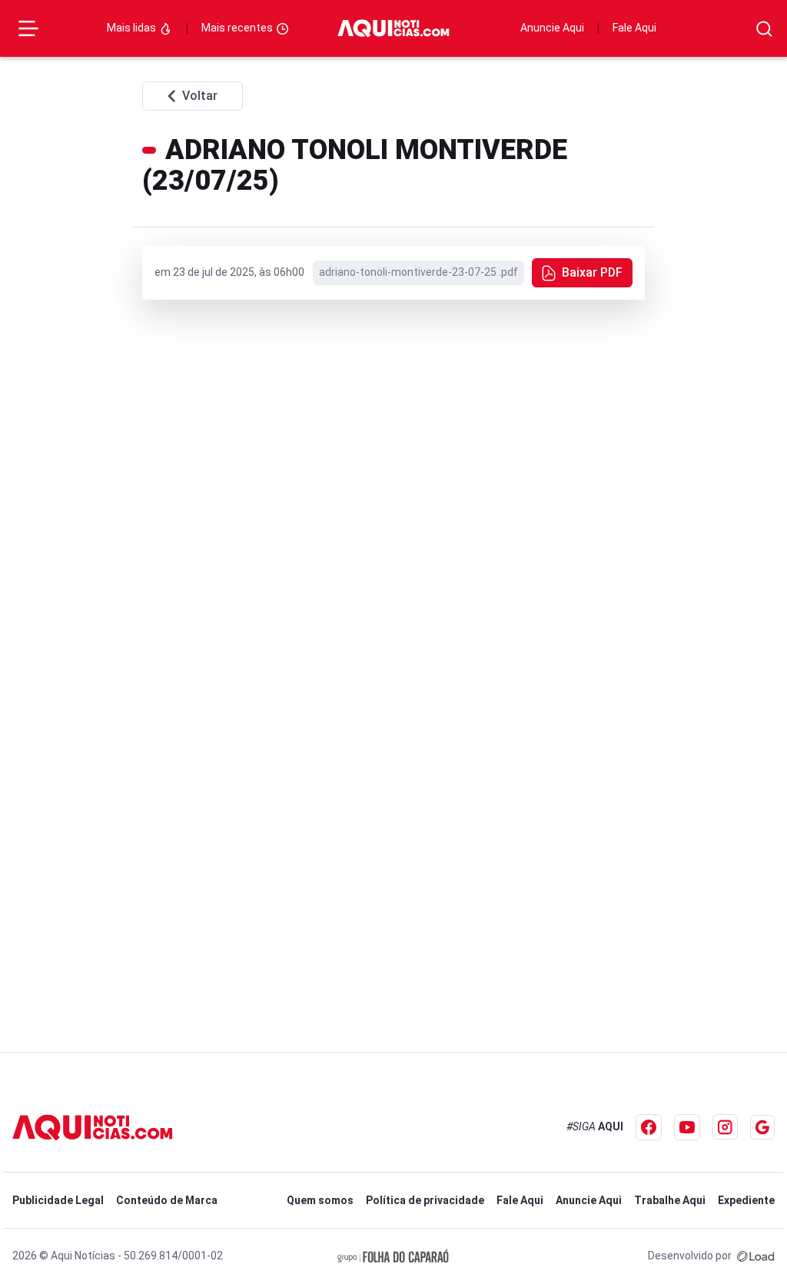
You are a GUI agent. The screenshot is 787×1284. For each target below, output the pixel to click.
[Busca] (764, 28)
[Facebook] (649, 1127)
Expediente (746, 1200)
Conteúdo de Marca (167, 1200)
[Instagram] (725, 1127)
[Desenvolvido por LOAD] (756, 1255)
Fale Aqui (634, 28)
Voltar (200, 95)
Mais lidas (132, 28)
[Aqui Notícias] (393, 28)
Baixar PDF (592, 272)
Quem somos (320, 1200)
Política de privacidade (425, 1200)
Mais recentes (238, 28)
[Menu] (28, 28)
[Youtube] (687, 1127)
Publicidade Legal (58, 1200)
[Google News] (762, 1127)
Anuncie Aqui (552, 28)
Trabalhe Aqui (670, 1200)
